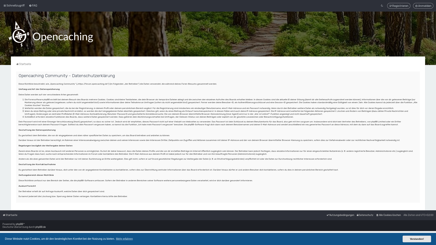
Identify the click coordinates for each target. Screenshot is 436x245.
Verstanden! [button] (417, 239)
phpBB (19, 224)
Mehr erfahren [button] (124, 238)
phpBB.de (40, 227)
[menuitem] (33, 5)
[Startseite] (51, 34)
